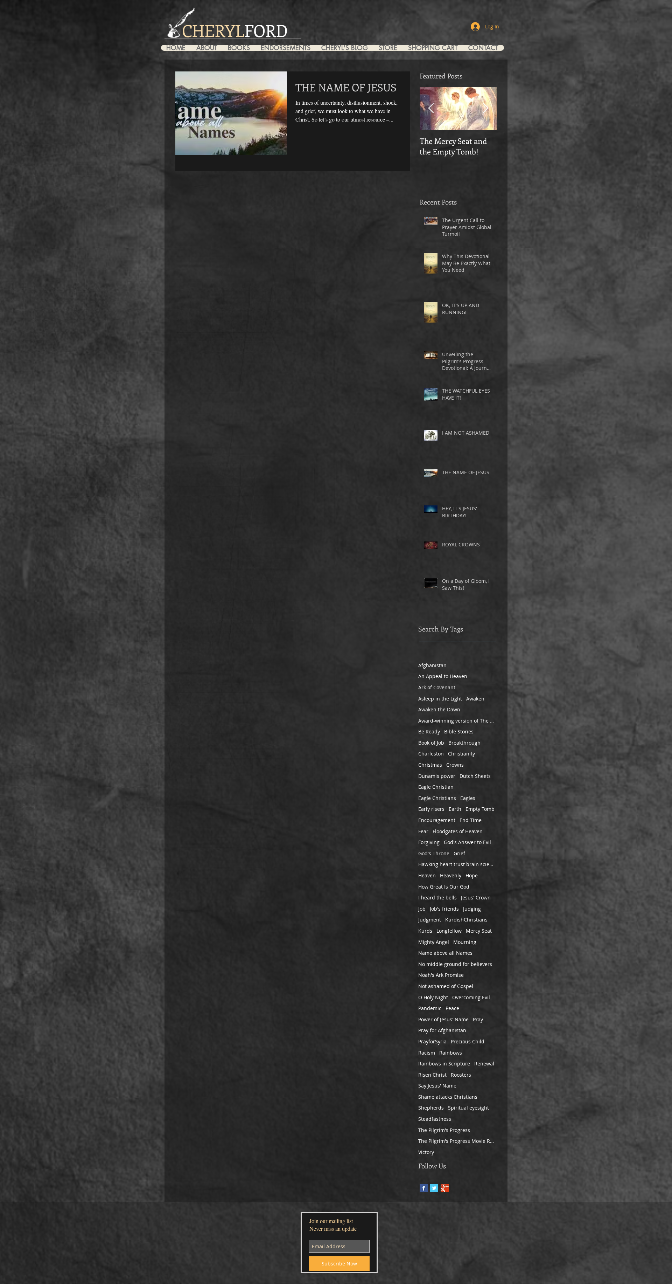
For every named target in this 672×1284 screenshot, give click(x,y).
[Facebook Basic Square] (424, 1188)
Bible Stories (459, 731)
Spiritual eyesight (468, 1107)
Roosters (461, 1074)
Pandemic (429, 1008)
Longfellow (449, 930)
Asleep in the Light (440, 698)
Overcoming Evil (471, 997)
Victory (426, 1152)
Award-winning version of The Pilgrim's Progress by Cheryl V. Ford (456, 720)
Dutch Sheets (475, 776)
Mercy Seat (479, 930)
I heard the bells (437, 897)
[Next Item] (485, 108)
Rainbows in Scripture (444, 1063)
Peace (452, 1008)
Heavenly (450, 875)
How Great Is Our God (443, 886)
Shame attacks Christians (447, 1096)
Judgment (429, 919)
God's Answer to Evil (467, 842)
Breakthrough (464, 742)
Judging (472, 908)
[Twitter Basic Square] (434, 1188)
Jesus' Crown (476, 897)
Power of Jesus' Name (443, 1019)
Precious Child (467, 1041)
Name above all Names (445, 953)
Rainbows (450, 1052)
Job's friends (444, 908)
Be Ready (429, 731)
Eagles (467, 798)
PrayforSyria (432, 1041)
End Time (471, 820)
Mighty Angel (433, 942)
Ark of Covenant (436, 687)
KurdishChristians (466, 919)
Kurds (425, 930)
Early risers (431, 809)
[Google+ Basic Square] (445, 1188)
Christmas (430, 764)
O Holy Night (433, 997)
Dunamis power (436, 776)
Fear (423, 831)
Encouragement (436, 820)
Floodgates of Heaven (458, 831)
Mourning (464, 942)
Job (422, 908)
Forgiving (429, 842)
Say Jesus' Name (437, 1085)
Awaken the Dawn (439, 709)
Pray (478, 1019)
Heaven (427, 875)
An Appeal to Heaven (442, 676)
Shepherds (431, 1107)
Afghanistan (432, 665)
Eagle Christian (436, 786)
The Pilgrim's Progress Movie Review (456, 1141)
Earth (455, 809)
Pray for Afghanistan (442, 1030)
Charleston (431, 753)
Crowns (455, 764)
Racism (426, 1052)
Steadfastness (434, 1119)
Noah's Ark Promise (441, 975)
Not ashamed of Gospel (445, 986)
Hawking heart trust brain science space (456, 864)
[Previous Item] (431, 108)
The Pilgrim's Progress (444, 1130)
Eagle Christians (437, 798)
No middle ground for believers (455, 964)
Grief (459, 853)
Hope (471, 875)
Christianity (461, 753)
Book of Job (431, 742)
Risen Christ (432, 1074)
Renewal (484, 1063)
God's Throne (433, 853)
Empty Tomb (480, 809)
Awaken (475, 698)
